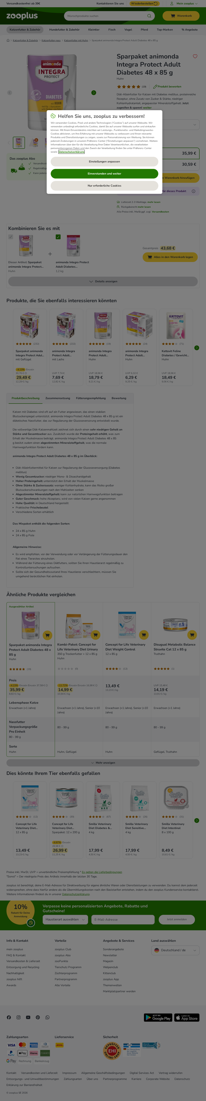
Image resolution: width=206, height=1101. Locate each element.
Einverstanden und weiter (104, 174)
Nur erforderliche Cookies (104, 186)
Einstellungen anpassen (104, 161)
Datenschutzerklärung (71, 151)
